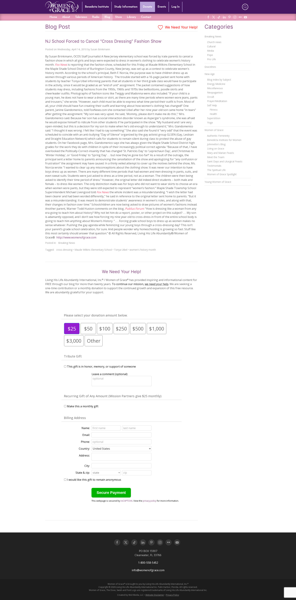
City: (87, 466)
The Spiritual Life (216, 170)
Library (131, 17)
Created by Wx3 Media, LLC (130, 594)
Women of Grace (214, 130)
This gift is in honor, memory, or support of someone (101, 366)
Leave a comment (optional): (110, 374)
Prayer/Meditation (217, 101)
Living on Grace (215, 148)
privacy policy (149, 500)
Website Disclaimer (154, 594)
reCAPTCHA (126, 500)
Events (162, 6)
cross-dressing (64, 249)
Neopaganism (215, 92)
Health (213, 114)
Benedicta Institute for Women (224, 140)
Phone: (85, 442)
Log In (175, 6)
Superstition (213, 118)
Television (81, 17)
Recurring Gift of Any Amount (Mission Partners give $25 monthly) (112, 396)
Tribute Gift (73, 356)
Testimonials (214, 165)
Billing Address (75, 418)
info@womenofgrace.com (148, 570)
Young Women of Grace (218, 181)
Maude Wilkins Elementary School (93, 249)
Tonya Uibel (120, 249)
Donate (147, 6)
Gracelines (210, 66)
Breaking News (66, 242)
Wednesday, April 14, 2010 (72, 49)
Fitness (214, 109)
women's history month (143, 249)
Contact (146, 17)
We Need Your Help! (181, 27)
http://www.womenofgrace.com (76, 237)
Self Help (212, 105)
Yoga (210, 122)
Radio (95, 17)
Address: (84, 455)
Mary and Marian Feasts (220, 152)
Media (210, 50)
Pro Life (211, 59)
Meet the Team (215, 157)
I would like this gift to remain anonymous (94, 480)
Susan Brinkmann (100, 49)
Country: (84, 449)
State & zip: (83, 473)
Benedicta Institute (97, 6)
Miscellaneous (215, 88)
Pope (210, 55)
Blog (107, 17)
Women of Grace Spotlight (222, 174)
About (66, 17)
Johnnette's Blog (216, 144)
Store (118, 17)
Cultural (211, 46)
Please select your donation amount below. (96, 315)
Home (53, 17)
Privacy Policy (172, 594)
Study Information (125, 6)
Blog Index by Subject (219, 79)
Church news (214, 42)
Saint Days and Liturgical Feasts (224, 161)
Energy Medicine (216, 84)
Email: (86, 435)
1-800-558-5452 (148, 563)
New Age (210, 74)
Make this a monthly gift (82, 406)
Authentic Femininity (218, 135)
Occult (210, 96)
